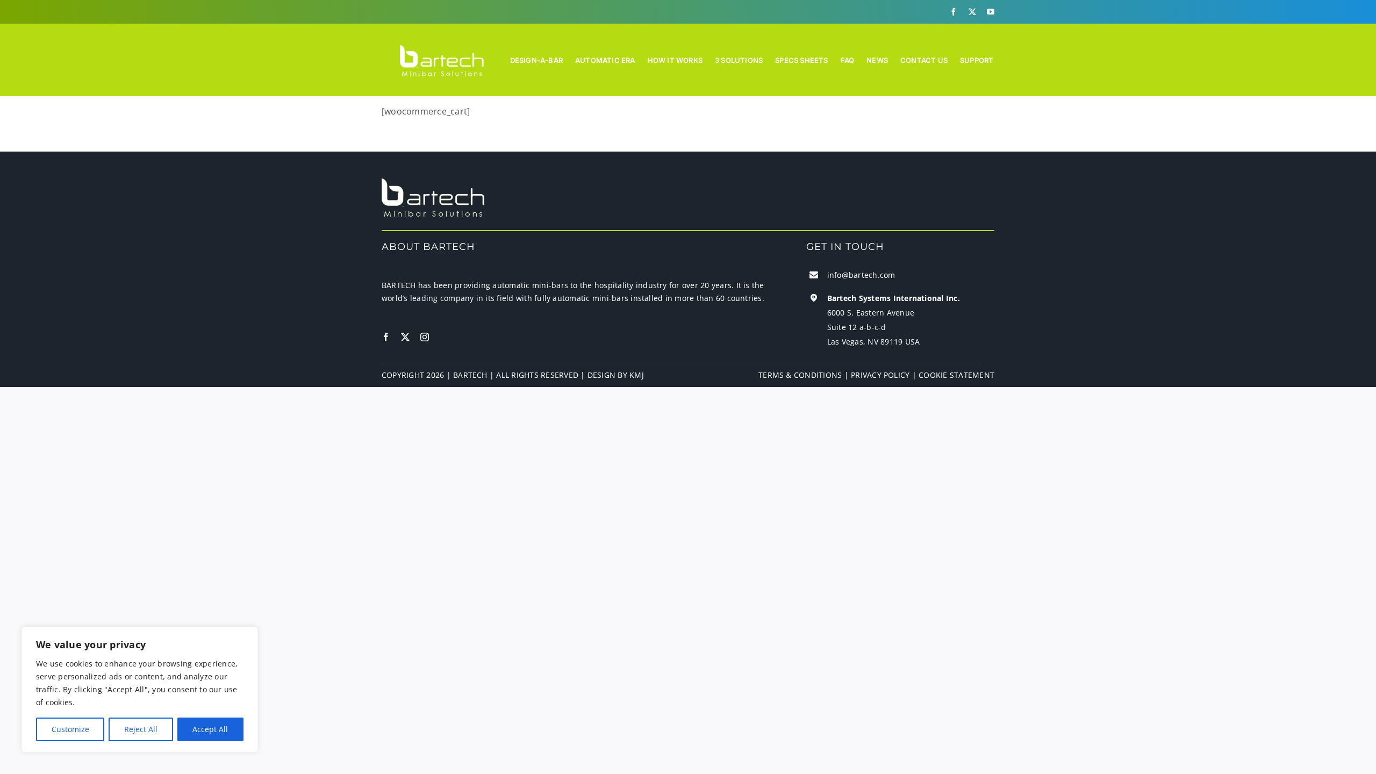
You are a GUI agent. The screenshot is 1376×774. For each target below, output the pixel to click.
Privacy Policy (880, 375)
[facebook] (953, 12)
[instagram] (424, 337)
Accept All (210, 729)
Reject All (140, 729)
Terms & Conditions (800, 375)
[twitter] (972, 12)
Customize (70, 729)
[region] (140, 689)
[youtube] (990, 12)
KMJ (636, 375)
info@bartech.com (861, 275)
